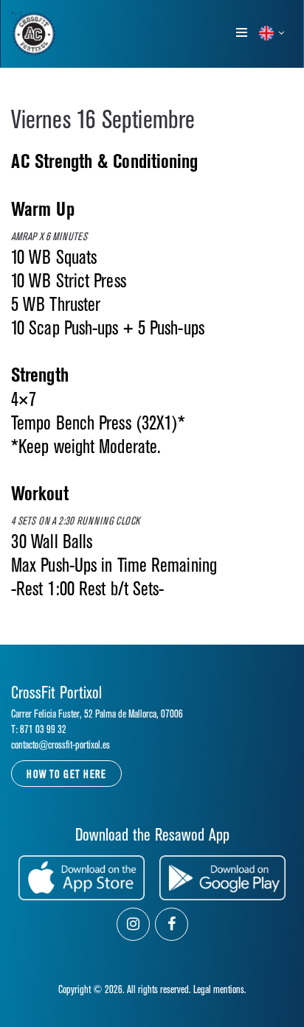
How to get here (66, 774)
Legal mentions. (219, 990)
